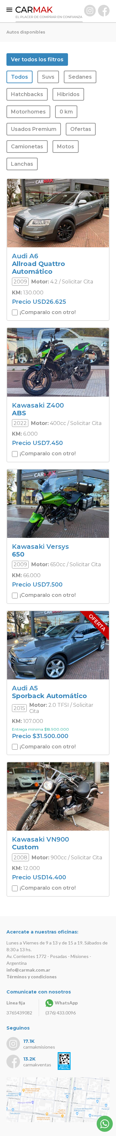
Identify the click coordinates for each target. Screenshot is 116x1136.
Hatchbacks (27, 94)
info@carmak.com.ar (28, 970)
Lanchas (22, 164)
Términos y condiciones (31, 976)
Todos (19, 77)
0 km (66, 112)
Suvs (48, 77)
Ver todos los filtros (37, 59)
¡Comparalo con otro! (47, 312)
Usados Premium (33, 129)
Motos (65, 146)
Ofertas (80, 129)
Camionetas (27, 146)
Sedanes (80, 77)
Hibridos (68, 94)
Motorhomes (28, 112)
